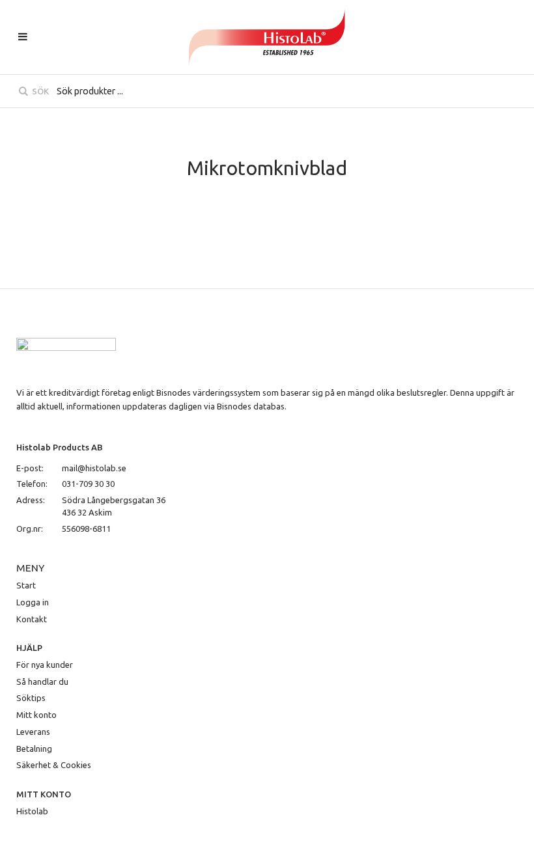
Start (26, 585)
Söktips (31, 697)
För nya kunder (44, 664)
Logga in (32, 602)
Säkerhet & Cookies (53, 764)
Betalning (34, 748)
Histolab (32, 811)
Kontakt (31, 619)
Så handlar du (42, 681)
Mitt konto (36, 714)
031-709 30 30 (88, 483)
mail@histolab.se (94, 468)
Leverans (33, 731)
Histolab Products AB (59, 447)
